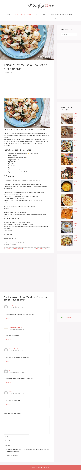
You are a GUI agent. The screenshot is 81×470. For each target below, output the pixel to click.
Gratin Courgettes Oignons (75, 239)
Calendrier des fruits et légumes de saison (37, 19)
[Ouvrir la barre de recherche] (55, 19)
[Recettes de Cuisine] (66, 317)
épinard (7, 244)
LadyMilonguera (13, 306)
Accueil (10, 14)
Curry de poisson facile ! (41, 248)
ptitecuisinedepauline (15, 327)
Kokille (11, 392)
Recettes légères (41, 14)
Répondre (8, 318)
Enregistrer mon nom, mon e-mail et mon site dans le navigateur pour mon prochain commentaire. (27, 450)
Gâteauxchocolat (14, 349)
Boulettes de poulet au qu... (75, 171)
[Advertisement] (27, 84)
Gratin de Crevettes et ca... (75, 212)
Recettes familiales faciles (23, 14)
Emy (10, 370)
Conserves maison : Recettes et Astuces (62, 14)
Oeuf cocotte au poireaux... (75, 225)
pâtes (11, 244)
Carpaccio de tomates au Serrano (14, 248)
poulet (14, 244)
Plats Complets (9, 243)
